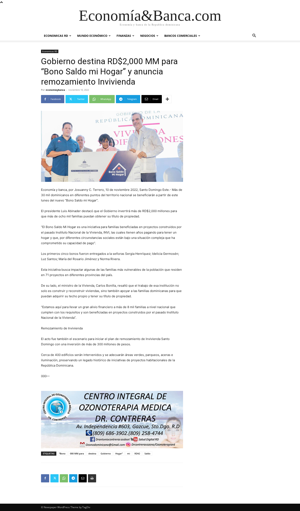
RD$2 (137, 453)
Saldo (147, 453)
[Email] (83, 478)
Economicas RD (56, 36)
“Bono (62, 453)
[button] (254, 36)
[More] (167, 99)
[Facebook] (45, 478)
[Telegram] (73, 478)
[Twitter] (54, 478)
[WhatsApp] (64, 478)
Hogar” (119, 453)
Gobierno (106, 453)
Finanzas (124, 36)
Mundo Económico (92, 36)
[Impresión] (92, 478)
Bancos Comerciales (180, 36)
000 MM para (77, 453)
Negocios (147, 36)
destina (92, 453)
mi (128, 453)
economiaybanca (55, 89)
